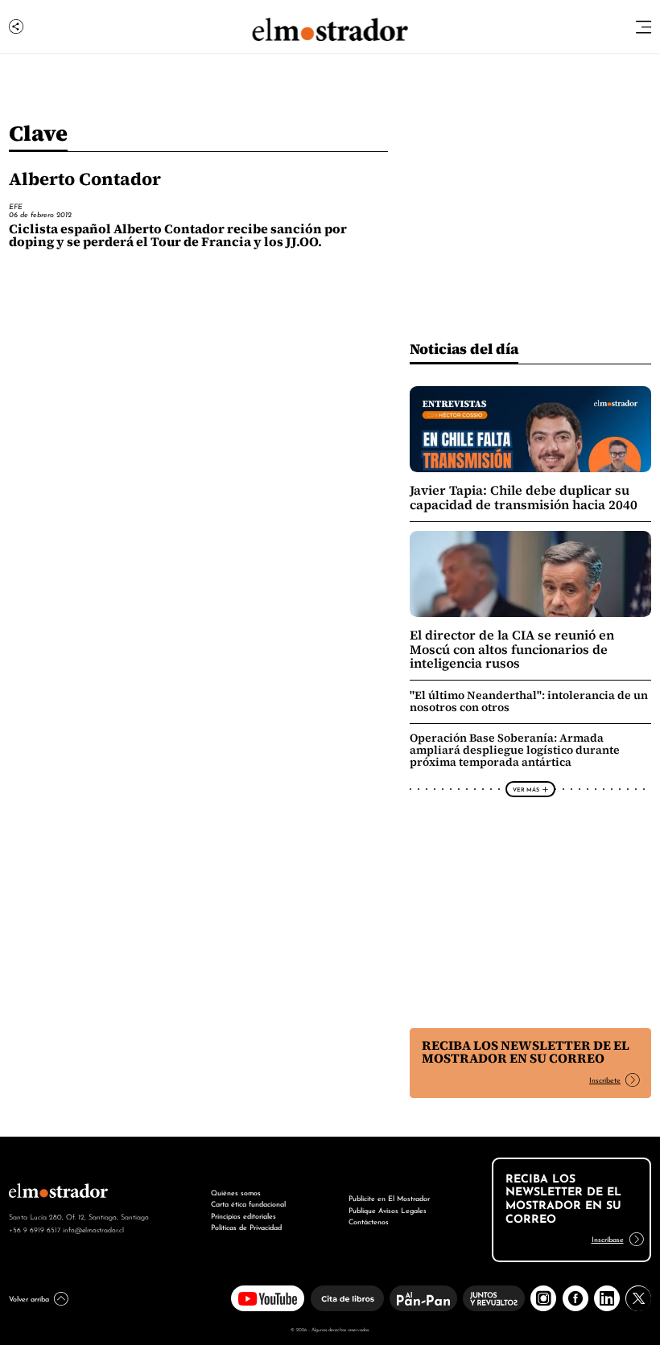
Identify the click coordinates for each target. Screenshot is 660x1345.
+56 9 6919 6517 (34, 1229)
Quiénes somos (236, 1192)
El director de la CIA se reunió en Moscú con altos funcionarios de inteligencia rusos (512, 649)
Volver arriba (29, 1298)
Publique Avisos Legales (388, 1209)
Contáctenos (369, 1220)
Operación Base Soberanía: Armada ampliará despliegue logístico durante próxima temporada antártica (515, 749)
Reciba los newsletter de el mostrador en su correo (525, 1052)
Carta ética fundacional (248, 1203)
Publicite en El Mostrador (389, 1197)
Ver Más (526, 789)
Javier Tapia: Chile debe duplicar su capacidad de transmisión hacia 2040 (523, 497)
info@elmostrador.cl (93, 1229)
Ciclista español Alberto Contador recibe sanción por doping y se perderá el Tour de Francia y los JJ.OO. (178, 235)
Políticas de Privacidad (246, 1226)
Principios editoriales (243, 1215)
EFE (16, 206)
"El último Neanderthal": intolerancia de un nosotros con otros (529, 701)
